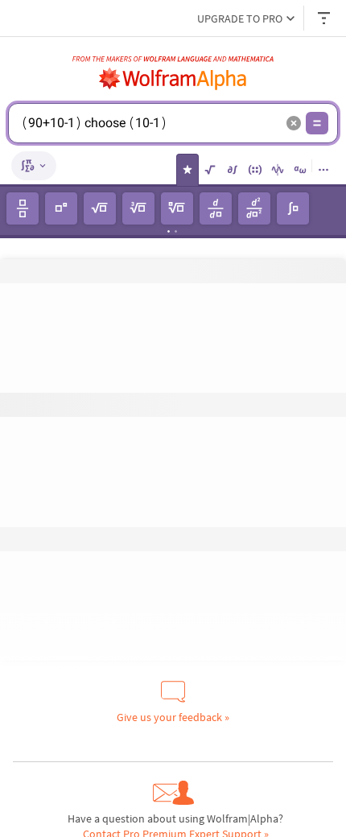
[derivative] (216, 208)
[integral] (293, 208)
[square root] (100, 208)
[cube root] (138, 208)
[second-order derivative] (254, 208)
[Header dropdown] (325, 18)
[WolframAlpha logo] (173, 79)
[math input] (33, 165)
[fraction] (22, 208)
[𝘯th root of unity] (177, 208)
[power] (61, 208)
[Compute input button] (317, 123)
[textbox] (149, 135)
